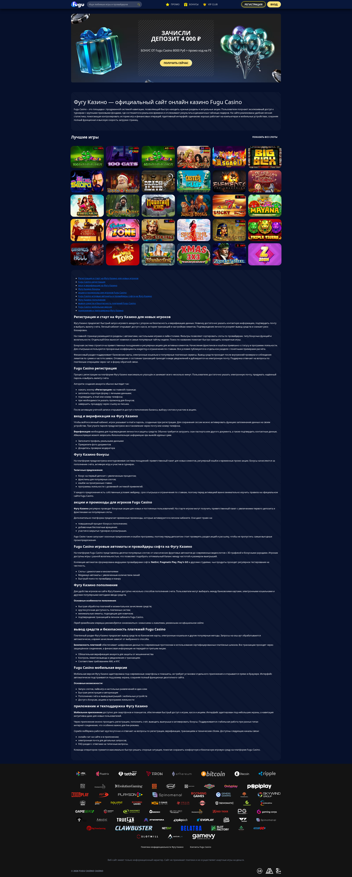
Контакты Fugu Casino (200, 847)
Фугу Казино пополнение (91, 299)
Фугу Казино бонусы (89, 289)
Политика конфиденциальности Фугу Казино (162, 847)
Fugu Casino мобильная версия (95, 306)
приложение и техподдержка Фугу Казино (100, 310)
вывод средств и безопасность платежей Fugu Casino (107, 303)
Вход (274, 4)
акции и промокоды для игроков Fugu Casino (102, 292)
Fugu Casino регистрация (91, 281)
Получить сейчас (176, 63)
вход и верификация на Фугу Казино (97, 285)
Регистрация (253, 4)
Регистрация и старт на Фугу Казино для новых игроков (108, 278)
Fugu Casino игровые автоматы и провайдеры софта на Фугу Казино (115, 296)
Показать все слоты (264, 137)
